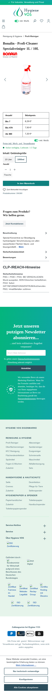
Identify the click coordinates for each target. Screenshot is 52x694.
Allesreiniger (34, 443)
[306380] (26, 79)
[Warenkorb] (3, 27)
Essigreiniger (35, 451)
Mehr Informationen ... (26, 665)
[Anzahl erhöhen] (15, 169)
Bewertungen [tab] (9, 257)
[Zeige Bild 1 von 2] (24, 92)
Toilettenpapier (35, 500)
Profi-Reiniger (12, 443)
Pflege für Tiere (36, 486)
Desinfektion (34, 482)
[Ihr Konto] (48, 21)
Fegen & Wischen (14, 464)
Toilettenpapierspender (16, 508)
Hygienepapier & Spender (21, 495)
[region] (26, 79)
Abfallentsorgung (36, 464)
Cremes (9, 486)
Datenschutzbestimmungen (29, 359)
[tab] (25, 239)
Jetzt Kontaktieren (14, 224)
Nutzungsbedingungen (27, 399)
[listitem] (4, 590)
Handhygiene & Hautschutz (23, 477)
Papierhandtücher (14, 500)
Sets (31, 468)
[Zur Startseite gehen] (26, 11)
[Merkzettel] (41, 21)
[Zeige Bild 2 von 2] (28, 92)
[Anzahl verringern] (6, 169)
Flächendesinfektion (15, 455)
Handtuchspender (37, 504)
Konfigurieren (26, 679)
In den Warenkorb (26, 183)
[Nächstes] (47, 79)
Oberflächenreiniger (15, 447)
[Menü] (3, 21)
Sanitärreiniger (35, 447)
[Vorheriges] (5, 79)
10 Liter (8, 159)
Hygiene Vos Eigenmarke (21, 428)
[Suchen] (34, 21)
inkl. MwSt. (22, 21)
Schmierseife (35, 455)
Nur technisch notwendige (26, 671)
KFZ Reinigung (12, 451)
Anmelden (26, 368)
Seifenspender (35, 490)
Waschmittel (34, 459)
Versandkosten (8, 644)
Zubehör (10, 468)
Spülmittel (10, 459)
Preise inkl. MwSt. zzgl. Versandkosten (19, 143)
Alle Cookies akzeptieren (26, 687)
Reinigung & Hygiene (18, 438)
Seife (8, 482)
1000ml (20, 159)
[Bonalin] (26, 55)
